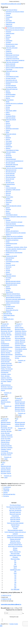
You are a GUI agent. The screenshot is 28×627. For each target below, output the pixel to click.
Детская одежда (10, 163)
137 (15, 580)
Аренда (5, 492)
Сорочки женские (11, 188)
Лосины (8, 270)
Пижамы (8, 83)
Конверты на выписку (12, 240)
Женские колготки (11, 170)
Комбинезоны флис (11, 243)
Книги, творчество (15, 552)
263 (16, 420)
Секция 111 (18, 325)
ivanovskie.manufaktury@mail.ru (11, 604)
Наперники (9, 26)
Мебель (8, 312)
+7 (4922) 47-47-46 (6, 599)
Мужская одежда (11, 134)
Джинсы (8, 148)
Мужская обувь (15, 559)
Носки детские (10, 179)
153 (15, 575)
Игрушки (15, 557)
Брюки (7, 121)
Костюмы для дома (11, 87)
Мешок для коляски (11, 251)
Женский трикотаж (11, 71)
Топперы (8, 42)
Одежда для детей (11, 256)
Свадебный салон (8, 319)
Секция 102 (4, 325)
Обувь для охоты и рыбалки (14, 236)
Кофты (8, 112)
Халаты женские (10, 66)
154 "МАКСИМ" (15, 589)
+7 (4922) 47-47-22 (6, 595)
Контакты (6, 496)
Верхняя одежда (10, 166)
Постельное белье (11, 10)
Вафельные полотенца (12, 55)
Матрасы (8, 37)
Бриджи (8, 127)
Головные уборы (10, 116)
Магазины (6, 489)
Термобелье (9, 292)
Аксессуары (9, 197)
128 (15, 577)
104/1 (15, 573)
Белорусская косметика (12, 301)
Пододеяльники (10, 22)
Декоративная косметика (13, 297)
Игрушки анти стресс (12, 44)
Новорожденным (11, 159)
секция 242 (4, 420)
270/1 (2, 464)
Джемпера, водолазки (12, 128)
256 (15, 562)
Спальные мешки (11, 224)
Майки (8, 186)
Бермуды (8, 137)
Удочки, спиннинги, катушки (14, 222)
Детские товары (11, 152)
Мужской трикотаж (11, 89)
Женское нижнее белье (13, 294)
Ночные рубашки (11, 85)
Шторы (8, 304)
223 (15, 586)
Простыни (9, 20)
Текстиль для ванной (12, 62)
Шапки (8, 272)
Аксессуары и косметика (13, 295)
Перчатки (8, 202)
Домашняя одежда (11, 285)
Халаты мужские (10, 64)
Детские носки (10, 182)
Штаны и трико (10, 96)
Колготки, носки (10, 265)
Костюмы (8, 105)
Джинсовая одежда (8, 315)
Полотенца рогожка (11, 57)
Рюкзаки (8, 220)
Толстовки (9, 141)
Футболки (8, 155)
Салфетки (8, 51)
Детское (8, 195)
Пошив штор (9, 308)
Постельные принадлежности (16, 28)
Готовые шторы (10, 306)
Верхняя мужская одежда (13, 283)
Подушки (8, 13)
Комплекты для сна (11, 80)
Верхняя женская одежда (13, 281)
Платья (8, 130)
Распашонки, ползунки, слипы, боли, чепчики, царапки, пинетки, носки (6, 376)
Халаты (8, 73)
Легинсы (8, 125)
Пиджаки (8, 209)
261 (15, 561)
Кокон (7, 254)
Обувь (7, 101)
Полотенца (9, 53)
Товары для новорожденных (14, 238)
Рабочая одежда (10, 118)
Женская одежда (11, 119)
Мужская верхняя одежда (13, 206)
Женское (8, 193)
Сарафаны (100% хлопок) (13, 189)
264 (15, 571)
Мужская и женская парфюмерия (15, 299)
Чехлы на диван (10, 46)
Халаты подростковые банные (14, 67)
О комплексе (7, 487)
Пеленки (8, 245)
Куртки (8, 109)
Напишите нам (14, 617)
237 (15, 584)
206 (15, 587)
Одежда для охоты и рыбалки (14, 103)
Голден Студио (13, 624)
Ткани (5, 317)
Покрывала (9, 17)
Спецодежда (10, 100)
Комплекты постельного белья (15, 11)
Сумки (7, 204)
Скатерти (8, 49)
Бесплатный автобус (9, 494)
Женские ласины (10, 177)
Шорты (8, 98)
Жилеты (8, 114)
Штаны (8, 107)
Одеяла (8, 15)
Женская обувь (7, 313)
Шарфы (8, 198)
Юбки (7, 132)
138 (15, 582)
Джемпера (9, 143)
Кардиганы (9, 146)
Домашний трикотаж (12, 164)
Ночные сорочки (11, 78)
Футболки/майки (10, 94)
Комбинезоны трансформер (14, 252)
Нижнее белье (10, 184)
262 (15, 564)
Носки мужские (10, 173)
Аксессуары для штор (12, 310)
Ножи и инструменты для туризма (16, 233)
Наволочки (9, 24)
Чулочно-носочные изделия (14, 168)
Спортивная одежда (11, 215)
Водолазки (9, 157)
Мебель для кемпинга (12, 231)
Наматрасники (10, 33)
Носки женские (10, 175)
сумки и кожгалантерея (12, 303)
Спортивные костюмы (12, 76)
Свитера (8, 213)
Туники (8, 75)
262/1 (15, 568)
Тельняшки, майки (11, 110)
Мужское (8, 191)
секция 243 (4, 400)
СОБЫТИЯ (6, 490)
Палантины (9, 200)
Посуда (8, 229)
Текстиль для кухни (11, 48)
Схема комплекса (14, 1)
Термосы (8, 234)
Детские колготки (11, 171)
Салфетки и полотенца (12, 58)
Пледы (7, 19)
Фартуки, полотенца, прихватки (15, 60)
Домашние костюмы (12, 82)
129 (15, 578)
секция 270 (18, 400)
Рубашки (8, 145)
